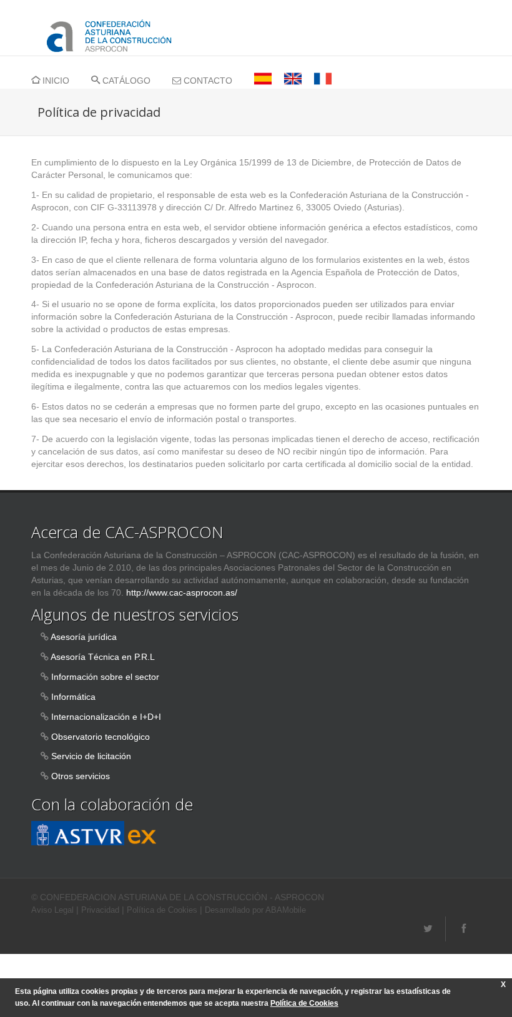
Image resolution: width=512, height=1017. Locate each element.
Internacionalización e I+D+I (106, 717)
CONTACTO (206, 81)
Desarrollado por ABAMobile (255, 910)
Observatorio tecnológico (100, 737)
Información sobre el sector (105, 677)
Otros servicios (80, 776)
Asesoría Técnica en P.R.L (103, 657)
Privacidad (100, 910)
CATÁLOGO (125, 81)
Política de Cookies (162, 910)
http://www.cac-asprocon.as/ (181, 592)
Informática (73, 697)
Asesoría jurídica (84, 637)
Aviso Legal (52, 910)
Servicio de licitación (91, 756)
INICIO (54, 81)
